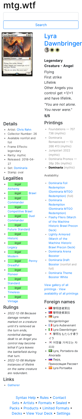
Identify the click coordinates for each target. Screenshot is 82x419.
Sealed (62, 403)
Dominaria (20, 168)
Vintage (13, 301)
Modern (13, 256)
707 (72, 129)
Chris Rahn (24, 129)
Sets (16, 403)
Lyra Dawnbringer (63, 39)
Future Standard (19, 229)
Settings (63, 413)
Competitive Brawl (20, 211)
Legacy (12, 247)
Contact (59, 397)
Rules (45, 397)
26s (58, 163)
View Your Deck (40, 413)
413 (57, 146)
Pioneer (13, 274)
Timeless (14, 292)
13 (71, 142)
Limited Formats (56, 408)
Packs (15, 408)
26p (52, 163)
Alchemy (13, 188)
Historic (13, 238)
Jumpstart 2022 (59, 150)
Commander (16, 202)
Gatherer (14, 385)
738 (52, 133)
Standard (14, 283)
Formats (45, 403)
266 (52, 146)
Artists (29, 403)
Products (31, 408)
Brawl (32, 193)
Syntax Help (26, 397)
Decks (17, 413)
